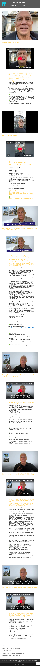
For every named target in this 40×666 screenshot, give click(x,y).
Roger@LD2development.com (15, 316)
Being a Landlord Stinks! (6, 650)
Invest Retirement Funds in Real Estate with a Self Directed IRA (14, 651)
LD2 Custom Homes (22, 660)
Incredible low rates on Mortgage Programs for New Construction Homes (19, 229)
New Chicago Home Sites (10, 42)
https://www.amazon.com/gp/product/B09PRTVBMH (21, 327)
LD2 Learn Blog (4, 660)
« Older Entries (5, 645)
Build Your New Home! (9, 135)
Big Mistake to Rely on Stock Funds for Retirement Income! (13, 653)
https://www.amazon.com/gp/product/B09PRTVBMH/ (21, 194)
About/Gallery (34, 660)
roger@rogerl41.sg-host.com (15, 185)
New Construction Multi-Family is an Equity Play (11, 655)
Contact (19, 661)
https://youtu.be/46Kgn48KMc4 (15, 422)
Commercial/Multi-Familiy (12, 660)
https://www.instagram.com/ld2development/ (19, 341)
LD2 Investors (28, 660)
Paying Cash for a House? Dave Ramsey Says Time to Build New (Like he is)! (19, 375)
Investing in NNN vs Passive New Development (11, 648)
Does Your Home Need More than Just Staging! (18, 474)
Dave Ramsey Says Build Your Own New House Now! (19, 587)
